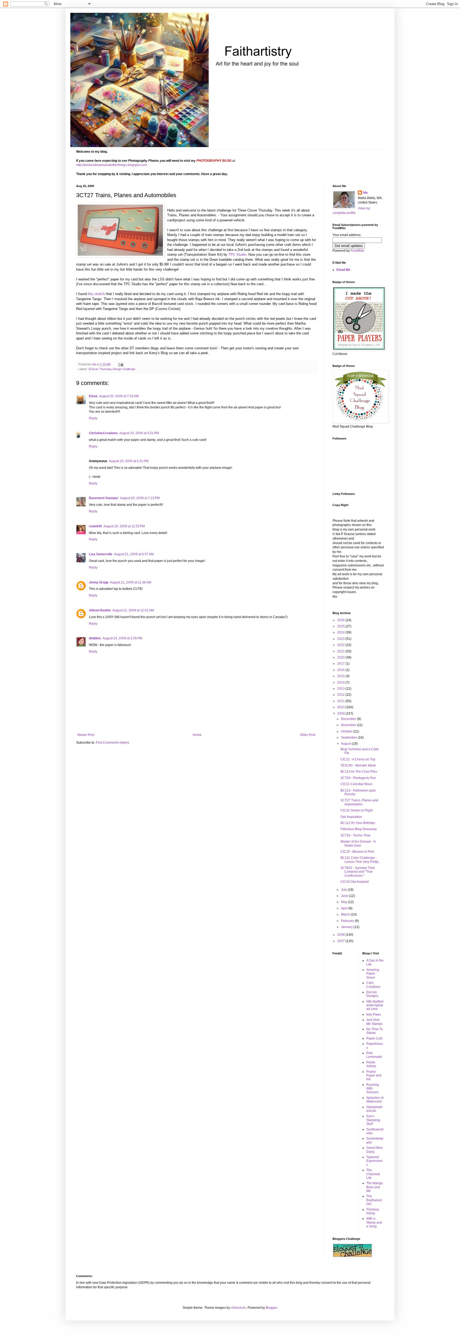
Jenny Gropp (98, 582)
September (349, 737)
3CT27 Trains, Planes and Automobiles (359, 802)
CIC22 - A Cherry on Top (357, 759)
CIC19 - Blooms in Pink (357, 852)
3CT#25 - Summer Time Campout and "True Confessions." (357, 871)
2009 (341, 713)
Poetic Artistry (371, 1064)
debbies (95, 638)
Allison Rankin (100, 610)
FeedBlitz (357, 250)
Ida (365, 192)
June (345, 896)
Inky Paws (373, 1014)
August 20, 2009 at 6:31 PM (129, 461)
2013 (341, 688)
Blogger (271, 1308)
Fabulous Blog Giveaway (358, 829)
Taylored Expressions (374, 1161)
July (344, 890)
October (347, 731)
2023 (341, 639)
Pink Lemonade (374, 1055)
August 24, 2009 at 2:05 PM (122, 638)
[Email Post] (120, 364)
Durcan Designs (372, 994)
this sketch (96, 294)
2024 (341, 632)
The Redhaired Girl (374, 1200)
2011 (341, 701)
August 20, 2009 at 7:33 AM (119, 396)
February (348, 921)
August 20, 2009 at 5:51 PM (139, 433)
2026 (341, 620)
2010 (341, 707)
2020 (341, 657)
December (349, 719)
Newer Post (85, 735)
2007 (341, 941)
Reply (93, 418)
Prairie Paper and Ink (373, 1075)
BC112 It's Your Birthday (357, 823)
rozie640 (95, 526)
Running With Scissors (372, 1088)
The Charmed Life (373, 1174)
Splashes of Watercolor (374, 1099)
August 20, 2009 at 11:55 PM (124, 526)
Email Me (343, 270)
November (349, 725)
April (344, 908)
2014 (341, 682)
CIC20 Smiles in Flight (356, 810)
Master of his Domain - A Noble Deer (357, 843)
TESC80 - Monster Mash (358, 765)
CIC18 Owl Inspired (354, 882)
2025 (341, 626)
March (346, 914)
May (344, 902)
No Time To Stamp (374, 1031)
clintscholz (238, 1308)
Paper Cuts (374, 1038)
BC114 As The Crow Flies (358, 771)
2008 (341, 935)
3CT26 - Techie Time (355, 835)
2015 (341, 676)
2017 (341, 663)
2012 (341, 695)
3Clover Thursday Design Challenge (111, 369)
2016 (341, 670)
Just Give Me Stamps (374, 1021)
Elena (93, 396)
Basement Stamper (103, 498)
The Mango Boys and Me (374, 1187)
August (346, 743)
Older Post (307, 735)
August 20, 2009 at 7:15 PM (140, 498)
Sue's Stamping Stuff (373, 1120)
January (347, 927)
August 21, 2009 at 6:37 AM (134, 554)
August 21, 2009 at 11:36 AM (130, 582)
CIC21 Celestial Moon (356, 784)
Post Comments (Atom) (112, 742)
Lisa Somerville (100, 554)
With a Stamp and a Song (374, 1222)
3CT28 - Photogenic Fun (358, 778)
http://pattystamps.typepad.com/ (374, 1005)
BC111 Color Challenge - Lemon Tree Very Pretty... (360, 859)
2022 (341, 645)
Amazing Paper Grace (372, 973)
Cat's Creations (373, 984)
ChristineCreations (103, 433)
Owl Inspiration (351, 817)
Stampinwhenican (374, 1109)
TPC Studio (237, 254)
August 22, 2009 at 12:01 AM (133, 610)
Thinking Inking (372, 1211)
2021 (341, 651)
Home (197, 735)
